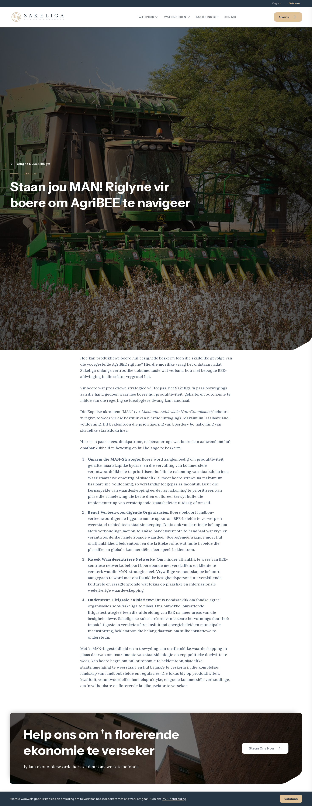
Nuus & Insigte (207, 16)
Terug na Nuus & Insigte (33, 164)
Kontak (230, 16)
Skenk (284, 17)
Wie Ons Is (146, 16)
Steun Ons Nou (261, 748)
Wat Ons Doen (175, 16)
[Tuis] (37, 17)
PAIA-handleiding (174, 799)
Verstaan (291, 799)
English (276, 3)
